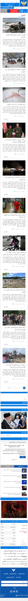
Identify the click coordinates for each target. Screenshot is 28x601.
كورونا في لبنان (17, 551)
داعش (20, 556)
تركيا (12, 556)
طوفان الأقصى (12, 553)
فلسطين (6, 551)
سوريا (6, 553)
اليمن (18, 559)
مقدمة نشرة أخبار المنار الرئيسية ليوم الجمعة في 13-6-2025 (11, 476)
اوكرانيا (22, 559)
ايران (25, 559)
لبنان (24, 550)
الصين (13, 563)
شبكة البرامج (13, 573)
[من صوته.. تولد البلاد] (14, 509)
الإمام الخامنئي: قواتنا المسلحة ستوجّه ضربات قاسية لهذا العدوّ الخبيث (12, 470)
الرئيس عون (7, 563)
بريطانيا (6, 556)
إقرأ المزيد (5, 119)
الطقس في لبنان (17, 563)
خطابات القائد (24, 409)
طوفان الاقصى (18, 553)
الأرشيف (16, 7)
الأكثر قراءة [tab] (7, 466)
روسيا (24, 556)
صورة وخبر (24, 498)
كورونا (11, 551)
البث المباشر (14, 10)
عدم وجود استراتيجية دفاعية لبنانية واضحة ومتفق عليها (15, 449)
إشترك (14, 587)
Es (16, 1)
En (3, 1)
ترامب (8, 556)
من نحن (25, 7)
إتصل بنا (21, 7)
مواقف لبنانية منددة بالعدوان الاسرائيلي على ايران (12, 488)
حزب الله (16, 556)
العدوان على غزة (17, 561)
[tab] (14, 442)
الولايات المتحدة (11, 559)
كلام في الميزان (10, 577)
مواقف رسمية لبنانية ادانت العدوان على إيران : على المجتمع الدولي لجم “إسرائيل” (12, 493)
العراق (21, 561)
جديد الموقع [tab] (20, 466)
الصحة (10, 563)
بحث (25, 398)
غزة (22, 553)
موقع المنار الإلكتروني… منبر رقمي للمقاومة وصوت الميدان (12, 482)
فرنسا (26, 553)
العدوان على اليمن (10, 561)
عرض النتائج (14, 459)
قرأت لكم (18, 577)
